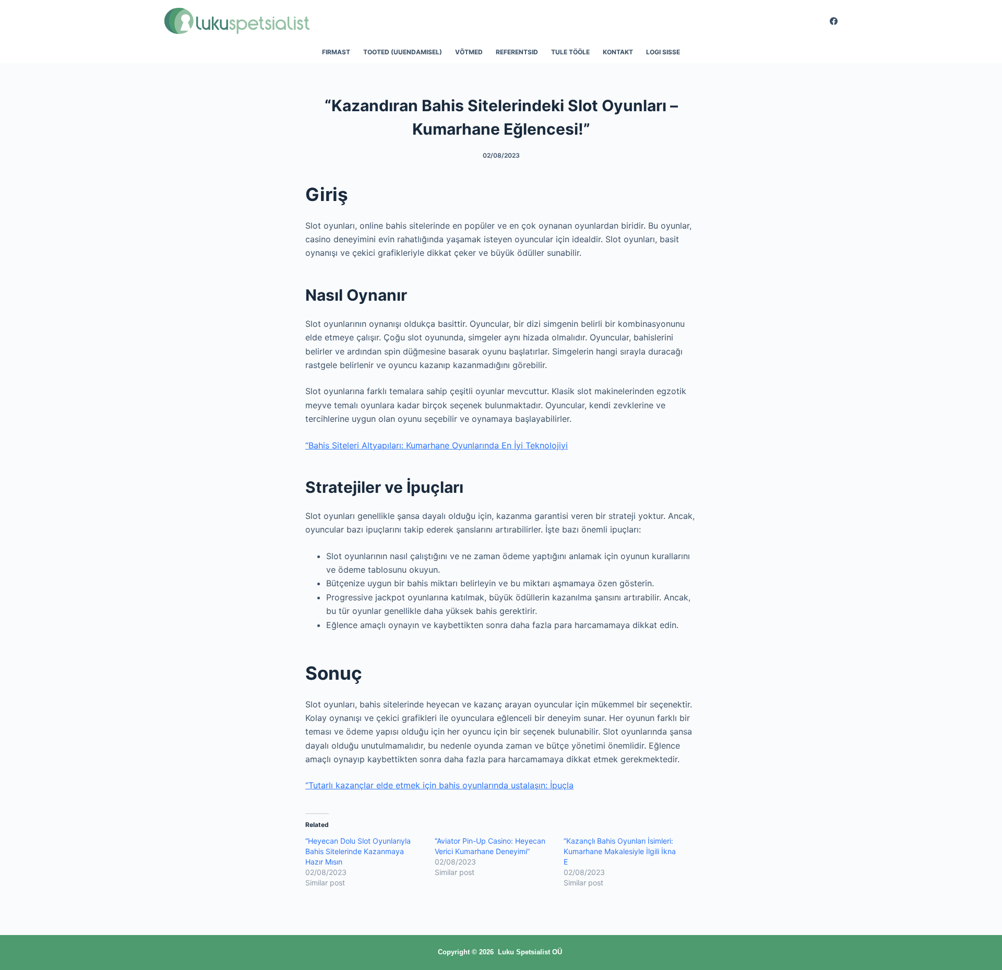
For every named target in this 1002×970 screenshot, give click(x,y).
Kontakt (618, 52)
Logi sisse (663, 52)
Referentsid (517, 52)
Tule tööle (570, 52)
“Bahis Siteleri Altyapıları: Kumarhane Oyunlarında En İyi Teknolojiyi (436, 445)
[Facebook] (834, 21)
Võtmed (469, 52)
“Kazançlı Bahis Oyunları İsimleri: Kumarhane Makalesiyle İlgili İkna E (620, 851)
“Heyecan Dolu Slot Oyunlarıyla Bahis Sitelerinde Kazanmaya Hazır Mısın (358, 851)
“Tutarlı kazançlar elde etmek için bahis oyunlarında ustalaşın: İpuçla (439, 785)
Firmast (336, 52)
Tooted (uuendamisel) (402, 52)
